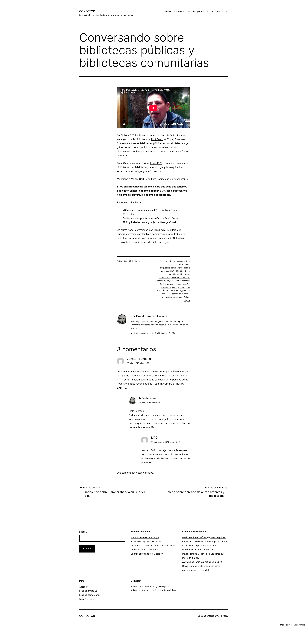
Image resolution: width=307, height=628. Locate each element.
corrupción (166, 287)
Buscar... (83, 531)
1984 (177, 271)
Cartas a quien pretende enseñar (175, 284)
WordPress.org (86, 599)
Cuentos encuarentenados (144, 549)
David (142, 321)
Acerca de (218, 11)
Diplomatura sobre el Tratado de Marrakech (153, 545)
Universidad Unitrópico (172, 297)
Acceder (83, 587)
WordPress (221, 616)
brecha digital (163, 280)
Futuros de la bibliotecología (145, 537)
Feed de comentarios (89, 595)
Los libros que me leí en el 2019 (206, 562)
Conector (87, 11)
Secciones (180, 11)
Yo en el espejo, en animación (146, 541)
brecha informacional (180, 280)
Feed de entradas (88, 591)
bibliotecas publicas (180, 277)
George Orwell (178, 287)
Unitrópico (157, 139)
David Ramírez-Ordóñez (194, 537)
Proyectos (199, 11)
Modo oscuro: (286, 625)
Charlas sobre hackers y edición (147, 554)
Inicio (168, 11)
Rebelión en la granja (180, 294)
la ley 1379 (156, 163)
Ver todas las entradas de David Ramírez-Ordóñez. (154, 333)
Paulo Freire (176, 290)
